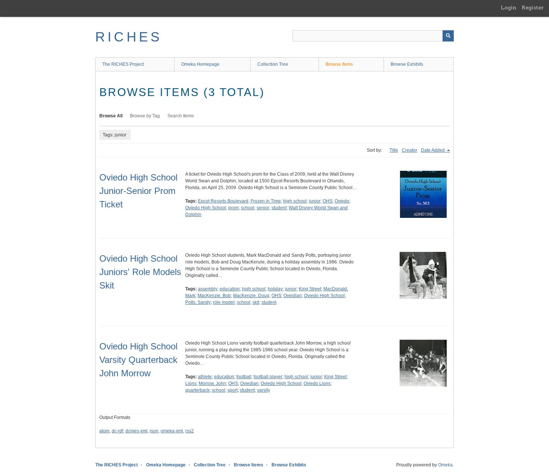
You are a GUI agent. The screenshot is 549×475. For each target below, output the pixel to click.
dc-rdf (117, 431)
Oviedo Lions (317, 383)
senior (263, 207)
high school (295, 201)
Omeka (445, 465)
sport (232, 390)
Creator (409, 150)
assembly (207, 289)
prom (233, 207)
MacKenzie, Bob (214, 295)
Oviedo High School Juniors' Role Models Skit (140, 271)
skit (255, 302)
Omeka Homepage (200, 64)
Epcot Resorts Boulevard (223, 201)
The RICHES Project (123, 64)
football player (268, 376)
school (247, 207)
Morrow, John (212, 383)
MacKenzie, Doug (251, 295)
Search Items (180, 115)
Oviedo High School (205, 207)
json (154, 431)
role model (224, 302)
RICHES (128, 36)
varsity (263, 390)
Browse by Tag (145, 115)
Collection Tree (272, 64)
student (279, 207)
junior (314, 201)
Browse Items (339, 64)
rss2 (189, 431)
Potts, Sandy (198, 302)
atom (104, 431)
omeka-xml (172, 431)
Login (509, 7)
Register (533, 7)
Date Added (433, 150)
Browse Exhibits (407, 64)
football (243, 376)
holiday (275, 289)
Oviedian (292, 295)
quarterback (197, 390)
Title (394, 150)
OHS (327, 201)
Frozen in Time (266, 201)
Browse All (110, 115)
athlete (205, 376)
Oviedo (342, 201)
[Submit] (448, 35)
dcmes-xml (136, 431)
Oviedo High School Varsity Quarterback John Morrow (138, 359)
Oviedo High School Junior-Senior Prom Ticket (138, 190)
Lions (190, 383)
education (230, 289)
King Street (310, 289)
